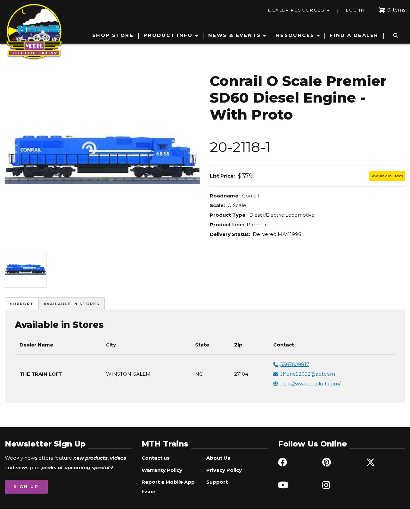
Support (22, 304)
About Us (218, 458)
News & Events (234, 35)
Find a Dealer (354, 35)
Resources (295, 35)
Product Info (168, 35)
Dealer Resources (296, 10)
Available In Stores (72, 304)
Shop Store (113, 35)
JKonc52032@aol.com (307, 374)
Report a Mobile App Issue (168, 487)
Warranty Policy (162, 470)
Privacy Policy (224, 470)
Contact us (156, 458)
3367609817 (294, 364)
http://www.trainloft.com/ (310, 383)
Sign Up (26, 486)
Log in (355, 10)
